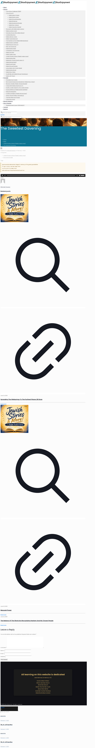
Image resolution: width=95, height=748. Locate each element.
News (4, 141)
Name (2, 650)
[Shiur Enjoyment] (35, 3)
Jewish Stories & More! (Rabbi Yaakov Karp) (14, 143)
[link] (21, 117)
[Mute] (79, 175)
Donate (2, 114)
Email (2, 653)
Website (3, 656)
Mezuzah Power (6, 610)
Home (4, 139)
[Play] (2, 175)
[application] (43, 175)
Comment (4, 647)
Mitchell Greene (11, 150)
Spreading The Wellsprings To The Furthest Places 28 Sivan (21, 399)
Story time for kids (8, 157)
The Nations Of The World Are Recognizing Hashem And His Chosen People (27, 621)
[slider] (83, 175)
